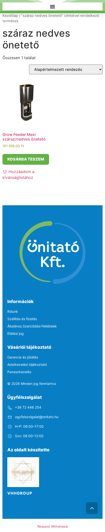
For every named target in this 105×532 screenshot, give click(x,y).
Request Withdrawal (52, 526)
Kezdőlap (10, 15)
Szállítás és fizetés (22, 319)
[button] (52, 6)
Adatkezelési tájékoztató (27, 364)
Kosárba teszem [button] (25, 159)
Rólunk (12, 311)
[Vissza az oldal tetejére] (92, 508)
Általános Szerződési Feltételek (32, 326)
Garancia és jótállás (22, 357)
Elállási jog (15, 333)
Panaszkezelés (19, 372)
